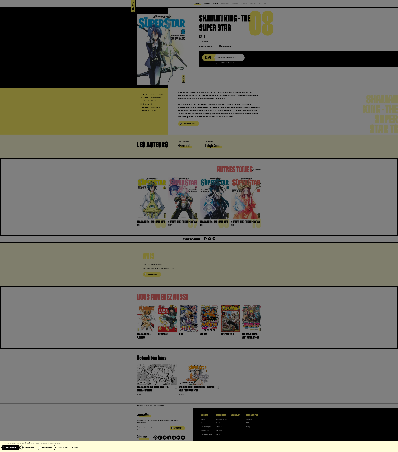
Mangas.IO (249, 427)
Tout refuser (29, 447)
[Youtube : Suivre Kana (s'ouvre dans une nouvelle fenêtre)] (183, 438)
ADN (247, 423)
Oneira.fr (235, 414)
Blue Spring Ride (206, 434)
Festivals (219, 427)
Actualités (221, 414)
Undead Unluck (206, 430)
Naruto (203, 419)
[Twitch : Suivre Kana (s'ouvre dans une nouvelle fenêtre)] (165, 438)
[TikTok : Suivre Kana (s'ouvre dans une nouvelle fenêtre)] (160, 438)
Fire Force (204, 423)
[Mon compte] (264, 3)
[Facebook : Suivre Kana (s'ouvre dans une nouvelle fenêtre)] (169, 438)
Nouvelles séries (221, 419)
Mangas (204, 414)
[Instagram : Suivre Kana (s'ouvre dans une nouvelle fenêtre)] (155, 438)
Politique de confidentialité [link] (68, 447)
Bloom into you (206, 427)
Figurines (219, 430)
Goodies (218, 423)
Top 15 (218, 434)
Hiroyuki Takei (203, 41)
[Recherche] (259, 3)
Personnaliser (47, 447)
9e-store (249, 419)
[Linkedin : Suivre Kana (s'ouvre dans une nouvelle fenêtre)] (174, 438)
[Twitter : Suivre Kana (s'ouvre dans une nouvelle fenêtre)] (178, 438)
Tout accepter (11, 447)
